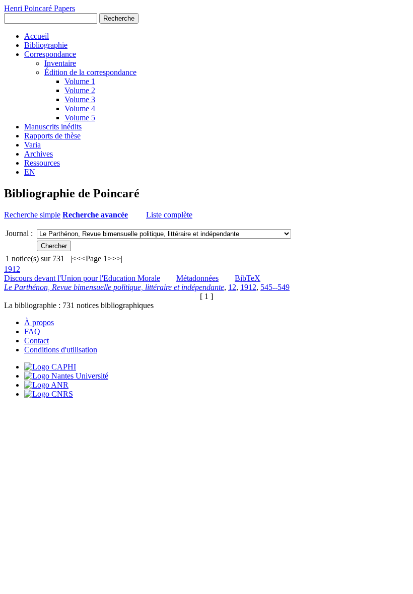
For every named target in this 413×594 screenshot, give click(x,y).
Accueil (36, 36)
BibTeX (247, 278)
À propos (39, 322)
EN (29, 172)
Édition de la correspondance (90, 72)
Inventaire (60, 63)
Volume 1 (79, 81)
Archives (38, 154)
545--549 (275, 287)
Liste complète (169, 214)
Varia (32, 144)
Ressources (42, 163)
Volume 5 (79, 117)
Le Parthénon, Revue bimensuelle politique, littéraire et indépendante (114, 287)
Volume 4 (79, 108)
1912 (12, 269)
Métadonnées (197, 278)
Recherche (118, 18)
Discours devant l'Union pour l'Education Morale (82, 278)
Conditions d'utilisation (60, 349)
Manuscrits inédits (53, 126)
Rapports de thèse (52, 135)
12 (232, 287)
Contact (36, 340)
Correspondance (50, 54)
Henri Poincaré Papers (39, 8)
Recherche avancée (95, 214)
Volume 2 (79, 90)
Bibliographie (45, 45)
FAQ (32, 331)
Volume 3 (79, 99)
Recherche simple (32, 214)
